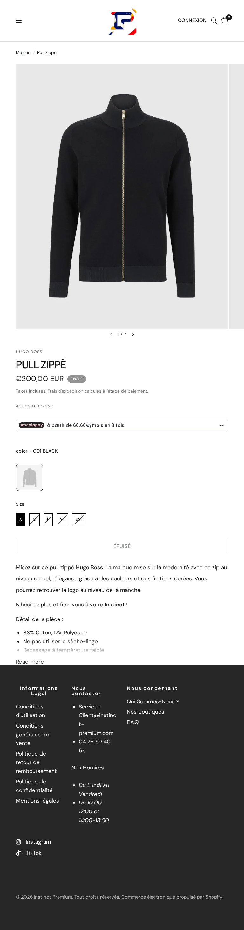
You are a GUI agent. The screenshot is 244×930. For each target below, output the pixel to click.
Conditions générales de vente (32, 734)
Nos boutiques (145, 711)
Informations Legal (39, 691)
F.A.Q (133, 722)
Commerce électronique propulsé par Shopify (171, 897)
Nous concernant (152, 688)
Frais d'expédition (65, 391)
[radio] (29, 477)
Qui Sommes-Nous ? (153, 701)
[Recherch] (214, 20)
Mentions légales (37, 800)
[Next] (133, 334)
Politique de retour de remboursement (36, 762)
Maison (23, 52)
